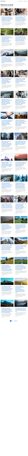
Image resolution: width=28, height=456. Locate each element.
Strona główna (25, 1)
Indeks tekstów (20, 1)
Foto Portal (3, 1)
